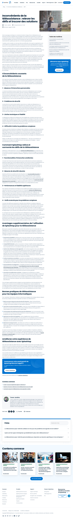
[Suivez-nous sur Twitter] (12, 516)
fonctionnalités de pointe (34, 174)
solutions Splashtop (23, 375)
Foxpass (17, 501)
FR (56, 2)
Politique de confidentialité (13, 510)
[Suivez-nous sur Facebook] (10, 516)
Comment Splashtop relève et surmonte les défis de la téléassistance (59, 43)
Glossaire (4, 503)
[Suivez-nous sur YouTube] (14, 516)
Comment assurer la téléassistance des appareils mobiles (17, 389)
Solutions (22, 2)
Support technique (34, 491)
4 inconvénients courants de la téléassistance (56, 40)
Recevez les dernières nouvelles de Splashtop (64, 491)
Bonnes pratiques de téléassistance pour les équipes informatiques (59, 50)
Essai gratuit (67, 2)
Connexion (60, 2)
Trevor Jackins (7, 25)
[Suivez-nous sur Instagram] (6, 516)
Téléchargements (50, 2)
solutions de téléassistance (27, 150)
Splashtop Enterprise (20, 498)
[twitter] (14, 411)
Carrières (4, 497)
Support (43, 2)
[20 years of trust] (10, 2)
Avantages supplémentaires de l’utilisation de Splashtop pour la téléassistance (58, 47)
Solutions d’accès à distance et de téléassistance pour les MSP (18, 386)
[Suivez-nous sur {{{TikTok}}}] (19, 516)
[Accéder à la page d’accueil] (5, 2)
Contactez (4, 501)
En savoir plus (6, 473)
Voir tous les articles (36, 478)
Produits (16, 2)
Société (38, 2)
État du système (33, 493)
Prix (27, 2)
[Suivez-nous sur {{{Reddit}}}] (17, 516)
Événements (4, 495)
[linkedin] (9, 411)
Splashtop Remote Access (21, 491)
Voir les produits (19, 503)
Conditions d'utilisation (24, 510)
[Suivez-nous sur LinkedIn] (3, 516)
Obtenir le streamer (34, 497)
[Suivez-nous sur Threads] (8, 516)
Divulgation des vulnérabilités (36, 495)
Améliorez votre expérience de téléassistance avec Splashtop (56, 54)
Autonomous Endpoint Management (20, 496)
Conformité (4, 510)
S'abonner (28, 411)
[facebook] (11, 411)
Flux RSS (20, 411)
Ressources (32, 2)
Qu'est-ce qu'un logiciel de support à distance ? (14, 384)
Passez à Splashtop (10, 370)
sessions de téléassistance (35, 190)
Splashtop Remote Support (21, 493)
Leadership (4, 493)
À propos (4, 489)
